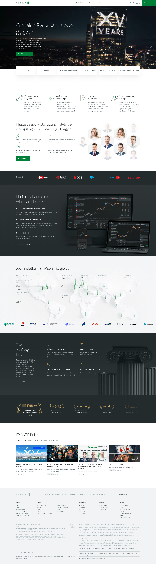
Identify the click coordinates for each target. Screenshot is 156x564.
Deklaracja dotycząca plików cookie (24, 556)
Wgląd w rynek (103, 507)
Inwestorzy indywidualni (22, 515)
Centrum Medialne (125, 509)
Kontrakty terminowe (62, 507)
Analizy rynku (103, 505)
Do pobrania (82, 513)
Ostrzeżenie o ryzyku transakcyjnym (43, 556)
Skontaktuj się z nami (126, 513)
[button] (24, 244)
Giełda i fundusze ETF (63, 505)
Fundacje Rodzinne (21, 511)
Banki (17, 505)
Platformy (81, 505)
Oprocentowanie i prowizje (44, 513)
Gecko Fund (82, 511)
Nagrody (122, 511)
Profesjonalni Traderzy (22, 513)
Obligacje (39, 511)
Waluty (39, 507)
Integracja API (82, 507)
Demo (80, 515)
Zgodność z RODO (58, 556)
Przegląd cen (61, 511)
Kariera (122, 515)
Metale (59, 509)
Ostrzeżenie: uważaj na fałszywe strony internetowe (92, 558)
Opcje (38, 509)
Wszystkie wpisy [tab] (21, 440)
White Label (82, 509)
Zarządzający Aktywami (22, 509)
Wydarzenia (102, 509)
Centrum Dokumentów (70, 556)
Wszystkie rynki (41, 505)
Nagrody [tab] (51, 440)
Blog (121, 507)
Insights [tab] (30, 440)
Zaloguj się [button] (136, 3)
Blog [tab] (57, 440)
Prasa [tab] (36, 440)
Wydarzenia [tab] (43, 440)
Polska (123, 494)
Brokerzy (18, 507)
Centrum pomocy (125, 517)
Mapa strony (19, 558)
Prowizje (26, 558)
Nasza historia (124, 505)
